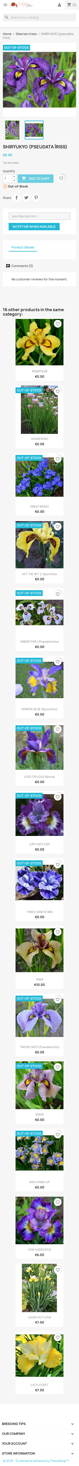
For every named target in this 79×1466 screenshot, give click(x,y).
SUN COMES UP (39, 1182)
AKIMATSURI (39, 371)
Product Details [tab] (23, 247)
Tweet (26, 197)
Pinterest (36, 197)
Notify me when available (34, 226)
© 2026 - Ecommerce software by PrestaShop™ (36, 1461)
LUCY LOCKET (39, 1385)
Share (16, 197)
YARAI (39, 979)
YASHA (39, 1114)
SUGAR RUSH (39, 439)
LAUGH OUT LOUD (39, 1317)
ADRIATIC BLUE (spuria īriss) (39, 709)
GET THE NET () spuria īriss (39, 574)
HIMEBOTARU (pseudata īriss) (39, 641)
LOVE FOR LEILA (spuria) (39, 776)
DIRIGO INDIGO (39, 506)
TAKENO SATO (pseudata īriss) (40, 1047)
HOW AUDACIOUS (39, 1249)
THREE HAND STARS (39, 912)
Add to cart (35, 178)
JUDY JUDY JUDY (39, 844)
